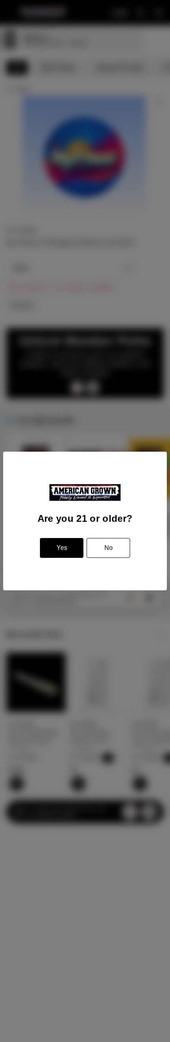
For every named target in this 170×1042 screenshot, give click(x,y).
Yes (62, 547)
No (108, 547)
